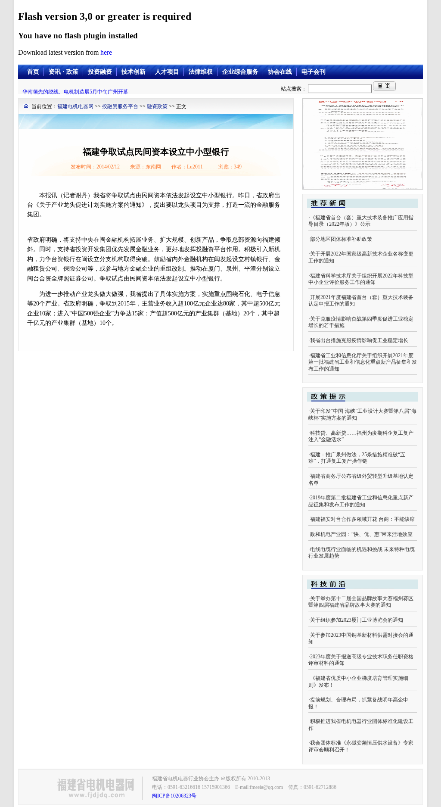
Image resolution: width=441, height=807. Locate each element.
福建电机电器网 (75, 106)
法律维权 (201, 72)
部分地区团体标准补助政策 (341, 239)
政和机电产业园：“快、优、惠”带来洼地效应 (361, 534)
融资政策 (157, 106)
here (106, 52)
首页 (33, 72)
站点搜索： (294, 89)
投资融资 (100, 72)
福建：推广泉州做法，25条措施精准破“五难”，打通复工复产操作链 (356, 458)
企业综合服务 (240, 72)
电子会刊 (313, 72)
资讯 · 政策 (63, 72)
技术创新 (133, 72)
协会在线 (280, 72)
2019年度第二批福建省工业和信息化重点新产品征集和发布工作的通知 (360, 501)
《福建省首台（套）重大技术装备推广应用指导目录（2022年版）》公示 (360, 221)
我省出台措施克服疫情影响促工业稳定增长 (359, 340)
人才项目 (167, 72)
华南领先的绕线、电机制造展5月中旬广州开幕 (75, 92)
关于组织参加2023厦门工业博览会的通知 (356, 620)
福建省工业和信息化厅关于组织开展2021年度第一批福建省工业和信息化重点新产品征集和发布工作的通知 (362, 362)
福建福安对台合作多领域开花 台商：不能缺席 (362, 519)
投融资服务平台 (120, 106)
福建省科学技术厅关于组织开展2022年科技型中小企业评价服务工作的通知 (360, 279)
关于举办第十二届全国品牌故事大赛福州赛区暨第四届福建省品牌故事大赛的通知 (360, 601)
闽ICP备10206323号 (174, 796)
